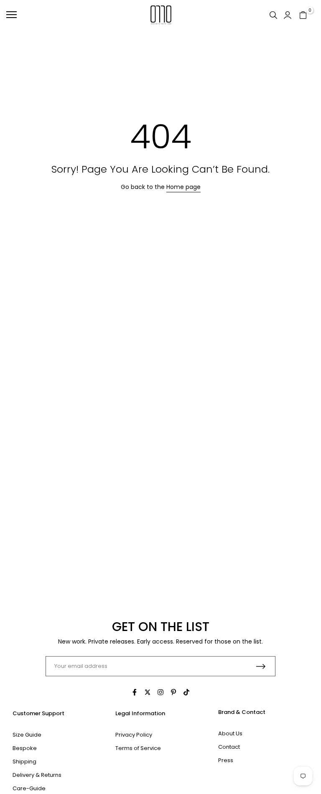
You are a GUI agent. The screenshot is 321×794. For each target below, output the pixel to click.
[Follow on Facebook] (134, 692)
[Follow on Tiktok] (186, 692)
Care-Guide (29, 788)
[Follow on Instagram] (160, 692)
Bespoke (25, 748)
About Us (230, 733)
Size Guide (27, 735)
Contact (229, 747)
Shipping (24, 762)
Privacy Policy (133, 735)
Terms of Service (138, 748)
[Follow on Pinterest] (173, 692)
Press (225, 760)
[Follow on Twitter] (147, 692)
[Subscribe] (261, 666)
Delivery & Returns (37, 775)
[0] (303, 14)
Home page (183, 187)
